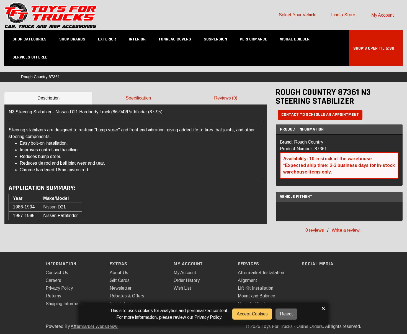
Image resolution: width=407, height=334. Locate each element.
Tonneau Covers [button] (175, 39)
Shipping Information (66, 303)
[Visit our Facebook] (306, 274)
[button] (376, 48)
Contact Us (57, 272)
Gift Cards (120, 280)
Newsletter (121, 288)
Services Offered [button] (30, 57)
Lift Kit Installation (255, 288)
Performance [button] (254, 39)
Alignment (247, 280)
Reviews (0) (225, 98)
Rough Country (308, 142)
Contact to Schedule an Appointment (320, 115)
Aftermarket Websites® (94, 326)
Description (48, 98)
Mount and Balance (256, 296)
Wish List (182, 288)
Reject (286, 314)
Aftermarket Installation (261, 272)
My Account (185, 272)
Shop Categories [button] (30, 39)
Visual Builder (295, 39)
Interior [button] (138, 39)
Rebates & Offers (127, 296)
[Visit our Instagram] (316, 274)
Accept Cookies (252, 314)
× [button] (323, 308)
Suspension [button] (216, 39)
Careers (53, 280)
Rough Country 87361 (40, 77)
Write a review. (346, 230)
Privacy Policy (59, 288)
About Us (119, 272)
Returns (53, 296)
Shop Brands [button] (72, 39)
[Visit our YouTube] (326, 274)
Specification (138, 98)
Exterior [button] (107, 39)
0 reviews (314, 230)
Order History (187, 280)
